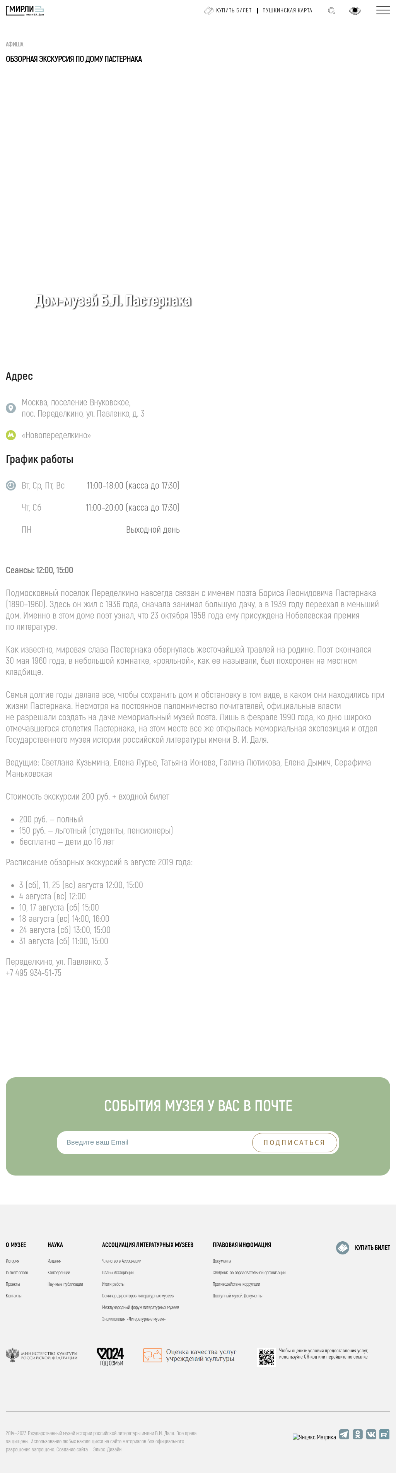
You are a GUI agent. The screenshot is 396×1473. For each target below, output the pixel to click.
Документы (222, 1261)
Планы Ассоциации (117, 1273)
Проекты (13, 1284)
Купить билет (234, 10)
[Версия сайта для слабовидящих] (355, 11)
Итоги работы (113, 1284)
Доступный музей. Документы (238, 1296)
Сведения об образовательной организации (249, 1273)
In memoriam (17, 1273)
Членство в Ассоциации (121, 1261)
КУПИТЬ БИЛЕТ (372, 1248)
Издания (54, 1261)
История (12, 1261)
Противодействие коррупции (236, 1284)
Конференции (59, 1273)
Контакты (14, 1296)
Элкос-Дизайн (107, 1449)
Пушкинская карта (287, 10)
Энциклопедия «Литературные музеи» (134, 1319)
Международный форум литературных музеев (140, 1308)
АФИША (15, 44)
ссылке (360, 1357)
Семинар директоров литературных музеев (138, 1296)
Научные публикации (65, 1284)
